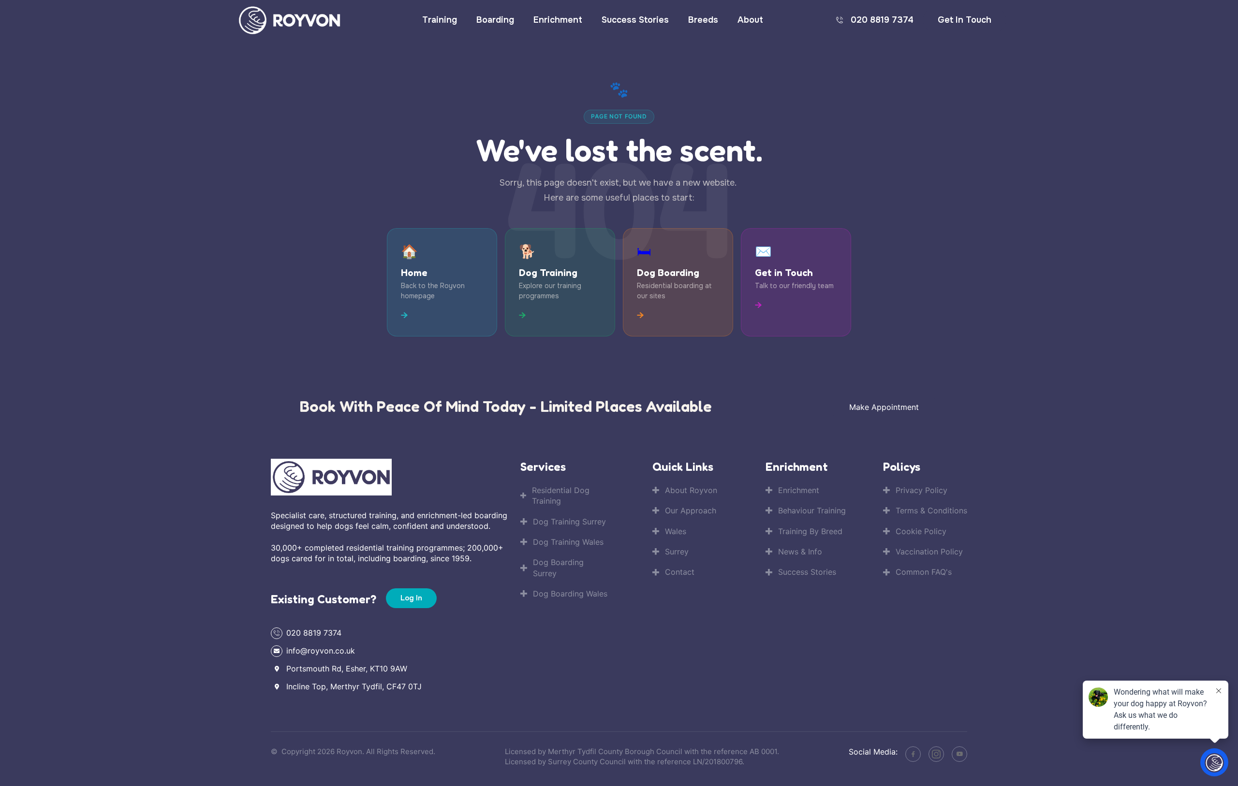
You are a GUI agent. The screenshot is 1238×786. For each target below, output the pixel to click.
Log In (411, 598)
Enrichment (557, 20)
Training (439, 20)
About (750, 20)
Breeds (703, 20)
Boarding (495, 20)
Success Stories (635, 20)
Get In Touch (964, 20)
